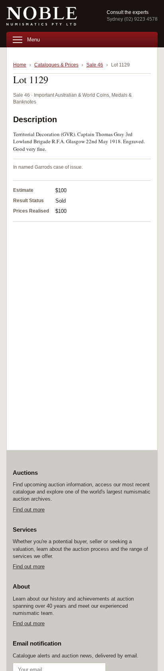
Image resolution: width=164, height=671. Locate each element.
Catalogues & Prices (56, 65)
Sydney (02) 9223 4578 (132, 19)
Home (19, 65)
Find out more (29, 510)
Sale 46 (94, 65)
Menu (33, 40)
